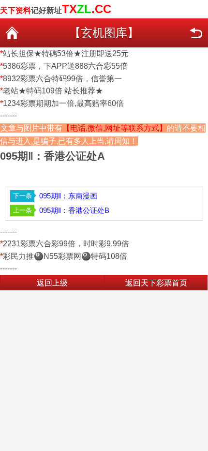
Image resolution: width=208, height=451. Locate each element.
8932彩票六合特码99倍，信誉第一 (62, 79)
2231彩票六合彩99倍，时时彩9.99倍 (66, 244)
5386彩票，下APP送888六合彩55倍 (65, 66)
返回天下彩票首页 (156, 283)
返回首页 (12, 33)
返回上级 (52, 283)
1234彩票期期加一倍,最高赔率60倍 (63, 103)
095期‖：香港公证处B (74, 210)
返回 (196, 33)
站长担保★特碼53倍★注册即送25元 (66, 53)
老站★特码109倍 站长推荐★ (53, 91)
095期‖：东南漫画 (68, 196)
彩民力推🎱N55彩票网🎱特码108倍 (65, 256)
